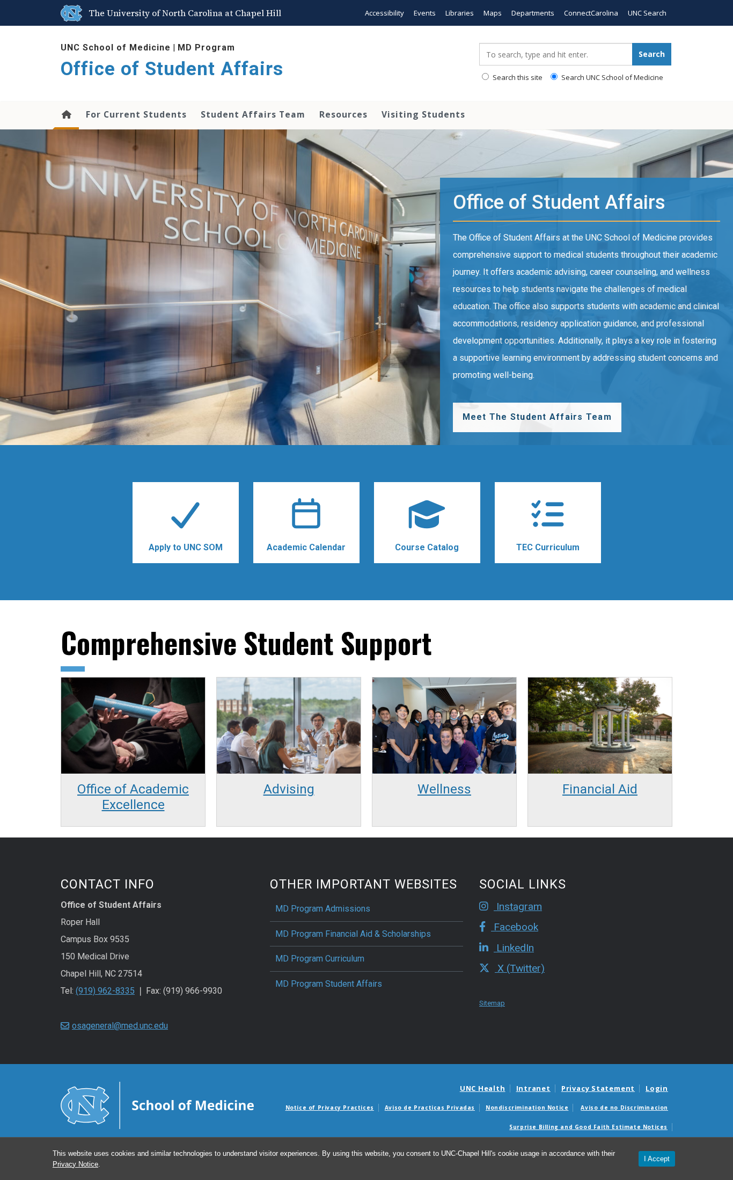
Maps (492, 13)
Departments (532, 13)
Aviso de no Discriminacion (624, 1107)
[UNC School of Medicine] (157, 1105)
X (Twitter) (520, 968)
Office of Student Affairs (172, 69)
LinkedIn (514, 948)
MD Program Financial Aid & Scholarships (353, 934)
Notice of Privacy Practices (329, 1107)
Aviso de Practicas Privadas (430, 1107)
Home (66, 115)
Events (425, 13)
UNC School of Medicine (116, 47)
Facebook (514, 927)
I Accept (657, 1159)
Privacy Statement (598, 1088)
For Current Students (136, 114)
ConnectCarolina (591, 13)
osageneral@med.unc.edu (120, 1026)
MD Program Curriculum (319, 958)
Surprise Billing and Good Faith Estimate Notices (588, 1127)
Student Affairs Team (253, 114)
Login (657, 1088)
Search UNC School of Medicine (611, 77)
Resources (343, 114)
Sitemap (492, 1003)
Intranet (533, 1088)
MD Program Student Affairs (328, 984)
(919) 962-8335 (105, 991)
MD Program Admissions (322, 909)
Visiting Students (423, 114)
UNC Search (647, 13)
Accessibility (384, 13)
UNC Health (482, 1088)
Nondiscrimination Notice (527, 1107)
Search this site (517, 77)
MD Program (206, 47)
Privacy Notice (75, 1164)
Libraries (459, 13)
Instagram (518, 906)
